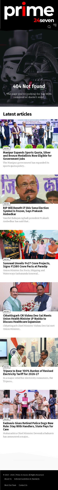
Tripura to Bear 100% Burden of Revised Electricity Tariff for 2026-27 (28, 372)
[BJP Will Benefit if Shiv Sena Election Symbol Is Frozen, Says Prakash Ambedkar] (29, 189)
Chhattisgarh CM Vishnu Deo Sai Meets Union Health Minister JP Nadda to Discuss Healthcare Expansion (27, 319)
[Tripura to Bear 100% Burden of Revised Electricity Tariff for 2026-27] (29, 352)
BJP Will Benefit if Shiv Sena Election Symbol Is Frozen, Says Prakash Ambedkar (26, 211)
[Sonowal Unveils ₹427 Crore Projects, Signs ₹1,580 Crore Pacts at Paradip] (29, 244)
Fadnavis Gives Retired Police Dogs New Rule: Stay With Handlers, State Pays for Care (28, 426)
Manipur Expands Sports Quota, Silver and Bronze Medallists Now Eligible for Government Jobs (27, 156)
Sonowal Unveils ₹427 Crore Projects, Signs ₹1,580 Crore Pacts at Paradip (26, 265)
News (6, 149)
